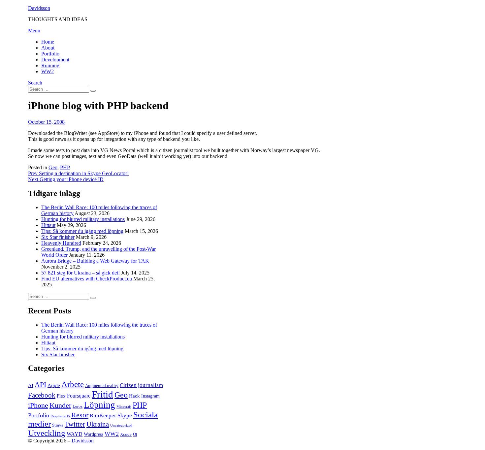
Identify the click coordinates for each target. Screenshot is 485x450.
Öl (135, 434)
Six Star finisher (58, 237)
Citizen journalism (141, 385)
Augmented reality (101, 385)
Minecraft (123, 406)
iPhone (38, 405)
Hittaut (48, 225)
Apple (54, 385)
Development (55, 59)
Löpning (99, 405)
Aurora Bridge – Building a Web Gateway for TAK (95, 261)
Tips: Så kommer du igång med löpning (82, 231)
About (47, 47)
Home (47, 42)
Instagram (150, 396)
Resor (79, 415)
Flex (61, 396)
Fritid (102, 394)
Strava (57, 425)
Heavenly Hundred (61, 243)
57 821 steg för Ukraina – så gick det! (80, 272)
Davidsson (39, 8)
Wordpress (93, 434)
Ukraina (97, 424)
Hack (134, 396)
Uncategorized (121, 425)
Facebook (41, 395)
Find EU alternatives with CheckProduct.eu (86, 278)
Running (50, 65)
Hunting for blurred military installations (83, 219)
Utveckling (46, 433)
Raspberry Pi (60, 416)
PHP (65, 167)
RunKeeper (103, 415)
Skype (124, 415)
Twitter (75, 424)
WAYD (74, 434)
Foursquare (78, 396)
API (40, 384)
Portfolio (50, 53)
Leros (77, 406)
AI (30, 385)
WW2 (47, 71)
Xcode (126, 434)
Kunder (60, 405)
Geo (52, 167)
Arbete (72, 384)
